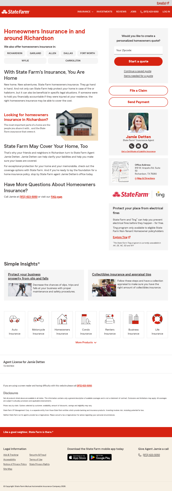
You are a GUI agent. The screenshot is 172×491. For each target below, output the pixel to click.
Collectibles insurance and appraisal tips (121, 274)
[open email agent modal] (138, 146)
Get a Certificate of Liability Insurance (138, 151)
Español (161, 3)
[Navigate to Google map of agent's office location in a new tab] (145, 146)
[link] (15, 11)
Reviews (121, 12)
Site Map (7, 469)
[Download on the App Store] (77, 457)
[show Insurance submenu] (92, 11)
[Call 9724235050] (131, 146)
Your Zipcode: (124, 50)
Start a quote (138, 61)
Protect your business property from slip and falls (28, 276)
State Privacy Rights (39, 464)
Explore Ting (120, 237)
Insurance (84, 12)
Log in (166, 12)
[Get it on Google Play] (100, 457)
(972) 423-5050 (151, 12)
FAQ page (56, 196)
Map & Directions (146, 178)
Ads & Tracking (10, 455)
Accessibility (9, 459)
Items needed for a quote (138, 76)
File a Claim (138, 90)
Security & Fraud (37, 455)
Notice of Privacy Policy (15, 464)
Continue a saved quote (137, 71)
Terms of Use (35, 459)
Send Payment (138, 102)
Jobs (133, 12)
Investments (104, 12)
